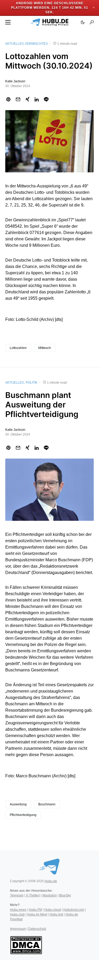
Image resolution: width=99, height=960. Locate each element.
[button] (8, 22)
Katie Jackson (15, 81)
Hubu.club (17, 914)
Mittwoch (44, 348)
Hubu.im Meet (37, 914)
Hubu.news (18, 910)
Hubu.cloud (52, 910)
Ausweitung (18, 804)
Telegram (16, 895)
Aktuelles (14, 44)
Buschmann (46, 804)
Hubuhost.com (73, 910)
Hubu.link (56, 914)
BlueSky (65, 895)
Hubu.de (51, 881)
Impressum (18, 929)
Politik (31, 382)
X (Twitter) (33, 895)
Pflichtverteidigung (23, 815)
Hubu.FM (35, 910)
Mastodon (50, 895)
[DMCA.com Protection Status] (26, 945)
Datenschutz (37, 929)
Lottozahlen (18, 348)
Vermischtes (36, 44)
